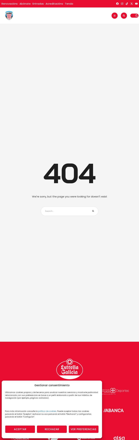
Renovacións (10, 3)
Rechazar (52, 429)
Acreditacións (54, 3)
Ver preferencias (83, 429)
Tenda (69, 3)
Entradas (38, 3)
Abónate (25, 3)
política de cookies (47, 411)
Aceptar (20, 429)
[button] (115, 16)
